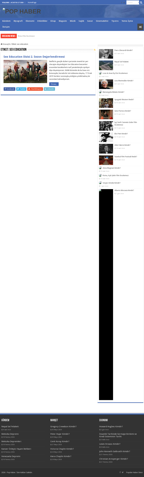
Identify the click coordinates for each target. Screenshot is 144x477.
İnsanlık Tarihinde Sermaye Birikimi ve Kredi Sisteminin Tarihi (118, 435)
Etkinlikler (42, 21)
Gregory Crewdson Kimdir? (63, 426)
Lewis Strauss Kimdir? (109, 444)
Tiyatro (115, 21)
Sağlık (81, 21)
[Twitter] (124, 2)
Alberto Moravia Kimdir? (124, 190)
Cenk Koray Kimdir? (59, 441)
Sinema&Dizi (102, 21)
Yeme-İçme (127, 21)
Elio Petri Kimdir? (121, 134)
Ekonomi (30, 21)
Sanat (90, 21)
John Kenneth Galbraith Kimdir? (114, 451)
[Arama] (141, 2)
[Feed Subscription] (94, 50)
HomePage (32, 3)
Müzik (73, 21)
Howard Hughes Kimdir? (111, 426)
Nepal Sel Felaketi (121, 62)
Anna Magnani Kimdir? (112, 168)
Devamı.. (54, 84)
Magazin (63, 21)
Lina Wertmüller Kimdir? (123, 81)
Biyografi (18, 21)
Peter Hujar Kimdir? (60, 434)
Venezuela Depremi (10, 456)
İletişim (6, 27)
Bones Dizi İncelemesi (26, 36)
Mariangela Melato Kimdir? (113, 92)
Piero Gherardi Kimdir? (123, 50)
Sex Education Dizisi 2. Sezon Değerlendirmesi (34, 56)
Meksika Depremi (10, 434)
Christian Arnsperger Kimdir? (113, 459)
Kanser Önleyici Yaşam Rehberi (16, 449)
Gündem (6, 21)
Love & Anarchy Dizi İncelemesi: (115, 73)
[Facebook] (121, 2)
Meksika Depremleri (11, 441)
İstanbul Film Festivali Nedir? (125, 157)
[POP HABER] (22, 11)
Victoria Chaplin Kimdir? (62, 449)
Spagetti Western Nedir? (124, 99)
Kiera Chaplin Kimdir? (60, 456)
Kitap (53, 21)
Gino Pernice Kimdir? (122, 111)
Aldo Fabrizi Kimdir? (122, 145)
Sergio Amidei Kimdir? (112, 183)
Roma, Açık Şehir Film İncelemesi (116, 175)
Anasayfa (6, 44)
